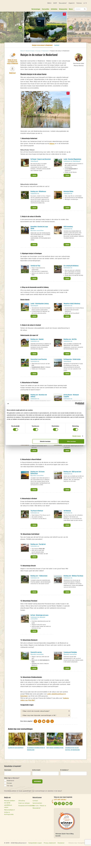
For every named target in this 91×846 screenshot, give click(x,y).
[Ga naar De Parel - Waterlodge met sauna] (24, 618)
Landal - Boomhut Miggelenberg (72, 159)
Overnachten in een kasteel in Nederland (72, 749)
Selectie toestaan (45, 441)
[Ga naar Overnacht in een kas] (24, 655)
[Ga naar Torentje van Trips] (24, 269)
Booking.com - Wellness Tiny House (73, 576)
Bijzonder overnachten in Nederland (36, 749)
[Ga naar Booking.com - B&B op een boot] (57, 475)
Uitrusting (21, 800)
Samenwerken (37, 803)
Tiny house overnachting (54, 748)
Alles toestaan (71, 441)
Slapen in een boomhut (16, 748)
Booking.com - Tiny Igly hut (38, 544)
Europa (9, 783)
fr (86, 3)
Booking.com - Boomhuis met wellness (39, 396)
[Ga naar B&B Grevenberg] (57, 230)
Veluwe (51, 143)
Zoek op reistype (24, 803)
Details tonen (76, 436)
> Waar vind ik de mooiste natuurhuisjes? (35, 711)
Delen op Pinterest (64, 14)
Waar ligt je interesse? (11, 778)
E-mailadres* (64, 770)
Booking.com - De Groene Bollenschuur (37, 472)
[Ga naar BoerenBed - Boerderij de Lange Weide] (24, 230)
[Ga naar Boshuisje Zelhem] (57, 195)
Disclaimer (61, 843)
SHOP (55, 3)
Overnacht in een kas (36, 652)
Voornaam (7, 770)
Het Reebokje (67, 511)
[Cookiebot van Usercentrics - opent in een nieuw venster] (76, 403)
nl (84, 3)
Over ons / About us (39, 805)
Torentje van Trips (35, 266)
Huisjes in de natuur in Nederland (42, 45)
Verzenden (37, 781)
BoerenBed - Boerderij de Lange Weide (39, 227)
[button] (20, 27)
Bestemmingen (36, 9)
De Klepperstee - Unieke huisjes (72, 359)
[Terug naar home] (9, 6)
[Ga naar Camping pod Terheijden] (57, 655)
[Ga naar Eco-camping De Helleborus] (57, 269)
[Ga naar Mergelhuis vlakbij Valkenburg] (57, 307)
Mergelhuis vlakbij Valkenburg (72, 304)
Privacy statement (50, 843)
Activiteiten (54, 9)
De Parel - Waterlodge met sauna (39, 615)
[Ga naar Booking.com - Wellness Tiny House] (57, 579)
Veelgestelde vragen (35, 843)
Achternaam (36, 770)
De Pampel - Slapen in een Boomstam (41, 159)
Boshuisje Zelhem (68, 191)
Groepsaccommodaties (26, 805)
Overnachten (45, 9)
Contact (35, 800)
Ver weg (10, 785)
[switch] (35, 429)
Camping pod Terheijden (70, 652)
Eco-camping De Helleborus (71, 266)
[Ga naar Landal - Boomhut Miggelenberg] (57, 162)
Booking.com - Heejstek (37, 339)
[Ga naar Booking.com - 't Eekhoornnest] (24, 579)
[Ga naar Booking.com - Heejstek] (24, 342)
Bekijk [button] (34, 175)
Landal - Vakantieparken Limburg (40, 304)
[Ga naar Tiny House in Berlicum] (24, 514)
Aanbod (56, 45)
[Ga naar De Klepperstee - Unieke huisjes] (57, 362)
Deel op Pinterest (68, 93)
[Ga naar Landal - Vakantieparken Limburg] (24, 307)
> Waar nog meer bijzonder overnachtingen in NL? (39, 715)
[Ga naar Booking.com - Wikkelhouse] (24, 195)
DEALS (49, 3)
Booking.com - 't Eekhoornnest (39, 576)
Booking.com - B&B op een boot (72, 472)
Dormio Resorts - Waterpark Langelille (71, 396)
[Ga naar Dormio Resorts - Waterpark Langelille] (57, 398)
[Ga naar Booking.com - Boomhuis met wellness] (24, 398)
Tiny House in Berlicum (37, 511)
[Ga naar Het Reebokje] (57, 514)
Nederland (10, 780)
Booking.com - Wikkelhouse (38, 191)
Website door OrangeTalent (77, 843)
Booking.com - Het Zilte (70, 339)
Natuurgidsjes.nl (9, 809)
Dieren (71, 9)
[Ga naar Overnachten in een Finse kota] (24, 362)
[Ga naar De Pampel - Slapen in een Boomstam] (24, 162)
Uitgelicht (71, 3)
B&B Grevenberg (68, 227)
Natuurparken (63, 9)
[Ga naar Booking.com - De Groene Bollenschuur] (24, 475)
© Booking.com (64, 126)
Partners (79, 3)
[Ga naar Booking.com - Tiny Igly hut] (24, 547)
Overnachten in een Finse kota (39, 359)
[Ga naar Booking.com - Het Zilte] (57, 342)
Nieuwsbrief (62, 3)
